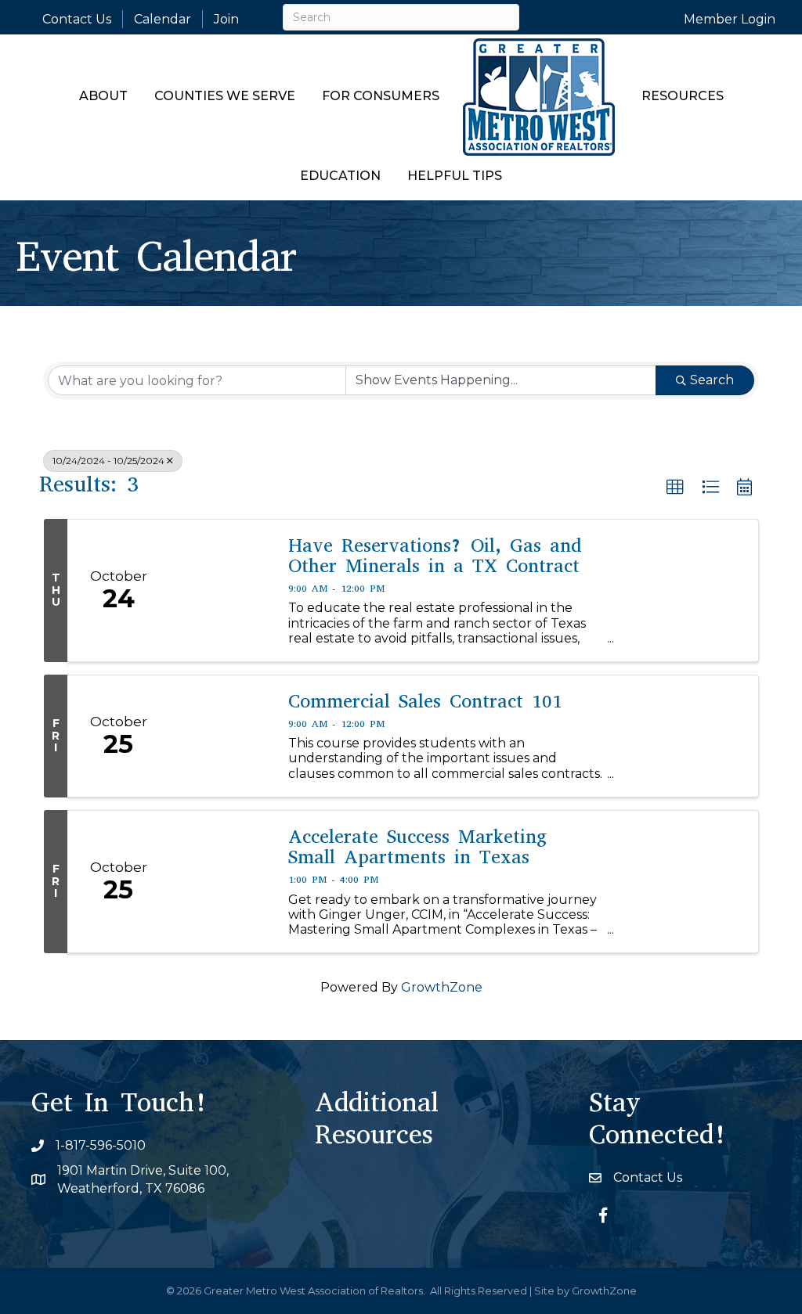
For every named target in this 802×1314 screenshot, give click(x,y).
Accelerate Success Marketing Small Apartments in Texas (417, 847)
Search (712, 380)
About (103, 95)
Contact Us (76, 19)
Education (340, 175)
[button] (675, 487)
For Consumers (380, 95)
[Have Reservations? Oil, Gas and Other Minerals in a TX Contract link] (221, 590)
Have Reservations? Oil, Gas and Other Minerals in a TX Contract (435, 556)
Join (226, 19)
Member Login (729, 19)
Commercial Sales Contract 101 (425, 701)
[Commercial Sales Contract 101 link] (221, 736)
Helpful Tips (454, 175)
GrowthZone (441, 987)
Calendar (162, 19)
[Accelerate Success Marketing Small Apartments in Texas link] (221, 881)
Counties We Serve (224, 95)
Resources (682, 95)
